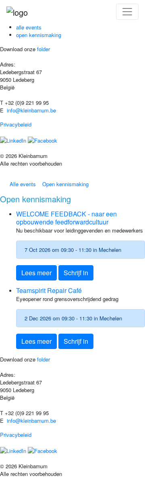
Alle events (28, 27)
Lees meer (36, 272)
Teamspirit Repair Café (49, 290)
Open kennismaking (38, 35)
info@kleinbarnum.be (31, 110)
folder (42, 49)
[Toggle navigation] (127, 12)
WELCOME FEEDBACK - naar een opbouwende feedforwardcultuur (66, 217)
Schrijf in (76, 272)
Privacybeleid (15, 124)
